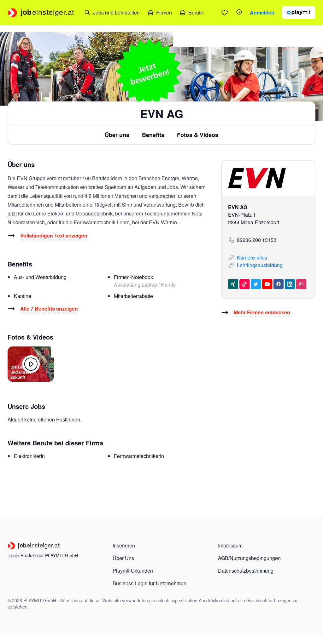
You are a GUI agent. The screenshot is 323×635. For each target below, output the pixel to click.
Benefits (153, 135)
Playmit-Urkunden (133, 570)
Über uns (117, 135)
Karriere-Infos (252, 257)
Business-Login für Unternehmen (149, 583)
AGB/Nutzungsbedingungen (249, 558)
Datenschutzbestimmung (245, 570)
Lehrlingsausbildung (260, 265)
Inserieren (124, 545)
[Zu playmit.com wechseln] (298, 12)
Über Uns (123, 558)
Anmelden (262, 12)
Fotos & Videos (197, 135)
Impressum (230, 545)
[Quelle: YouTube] (31, 364)
